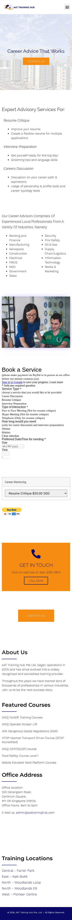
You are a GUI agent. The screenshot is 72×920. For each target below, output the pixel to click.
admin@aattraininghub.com (35, 812)
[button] (67, 7)
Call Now (36, 580)
